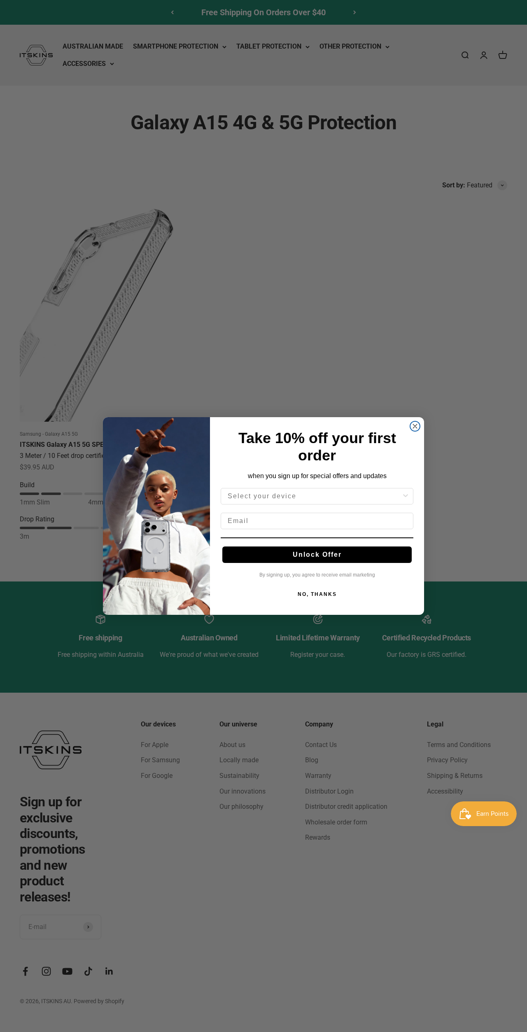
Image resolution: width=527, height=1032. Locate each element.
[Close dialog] (415, 426)
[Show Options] (405, 496)
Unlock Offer (317, 554)
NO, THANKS (317, 594)
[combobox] (314, 496)
